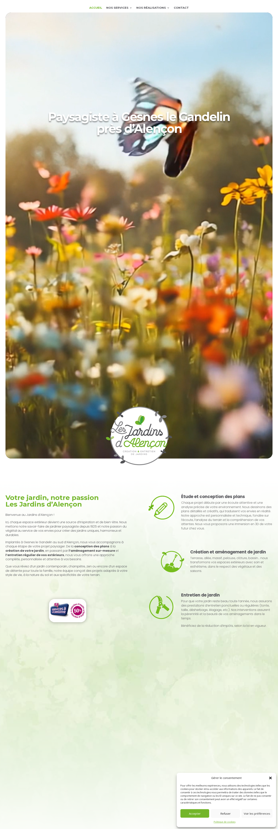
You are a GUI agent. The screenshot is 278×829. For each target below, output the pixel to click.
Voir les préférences (257, 813)
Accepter (195, 813)
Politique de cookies (224, 822)
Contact (181, 7)
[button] (270, 778)
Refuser (225, 813)
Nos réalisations (151, 7)
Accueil (95, 7)
